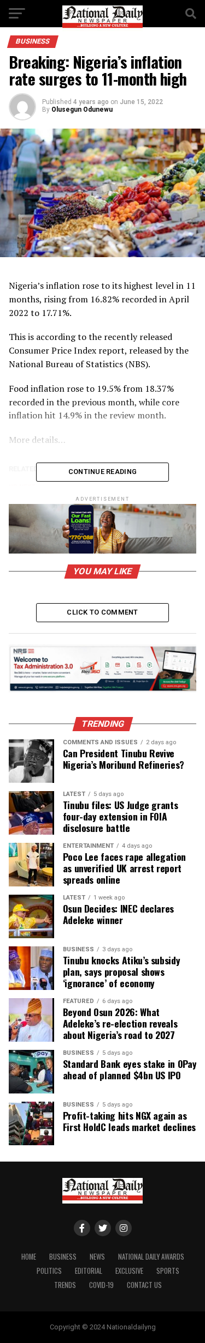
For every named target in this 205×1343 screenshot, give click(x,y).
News (97, 1256)
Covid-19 (101, 1285)
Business (63, 1256)
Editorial (88, 1271)
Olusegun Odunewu (82, 109)
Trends (65, 1285)
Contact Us (144, 1285)
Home (28, 1256)
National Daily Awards (151, 1256)
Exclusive (129, 1271)
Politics (49, 1271)
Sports (167, 1271)
